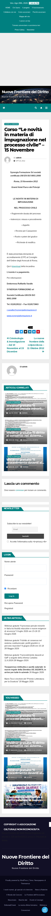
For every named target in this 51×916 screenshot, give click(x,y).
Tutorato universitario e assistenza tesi (26, 25)
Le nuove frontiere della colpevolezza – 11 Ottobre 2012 (35, 343)
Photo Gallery (20, 30)
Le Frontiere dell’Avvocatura (35, 895)
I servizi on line (24, 21)
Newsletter (30, 30)
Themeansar (25, 883)
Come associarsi (24, 12)
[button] (36, 108)
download (16, 266)
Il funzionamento (38, 8)
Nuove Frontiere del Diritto (25, 92)
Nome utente (10, 562)
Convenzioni (25, 910)
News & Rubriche (41, 890)
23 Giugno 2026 (16, 723)
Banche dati (23, 900)
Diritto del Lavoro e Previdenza (18, 794)
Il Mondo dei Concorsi (14, 895)
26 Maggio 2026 (16, 804)
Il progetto (26, 8)
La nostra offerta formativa (27, 905)
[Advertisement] (25, 59)
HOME (7, 8)
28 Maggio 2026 (16, 750)
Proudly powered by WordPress (16, 880)
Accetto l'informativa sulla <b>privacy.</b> (28, 542)
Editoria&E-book (10, 905)
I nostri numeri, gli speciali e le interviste (18, 890)
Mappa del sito (24, 16)
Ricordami (12, 589)
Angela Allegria (30, 440)
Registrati (8, 608)
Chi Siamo (16, 8)
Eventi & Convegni (11, 124)
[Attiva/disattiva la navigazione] (46, 108)
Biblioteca (43, 905)
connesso (19, 490)
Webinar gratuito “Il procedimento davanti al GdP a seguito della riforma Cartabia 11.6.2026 (24, 657)
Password (8, 575)
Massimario (12, 900)
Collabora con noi (10, 12)
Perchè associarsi (39, 12)
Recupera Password (13, 603)
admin (19, 158)
